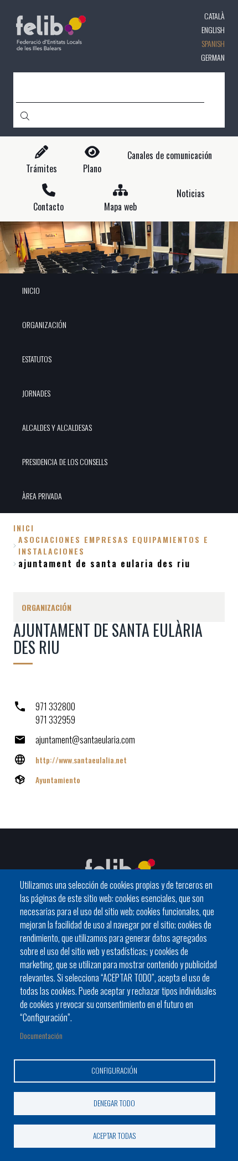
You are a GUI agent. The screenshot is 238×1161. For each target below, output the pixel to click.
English (213, 29)
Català (214, 16)
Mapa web (120, 207)
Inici (23, 528)
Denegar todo (114, 1103)
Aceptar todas (114, 1135)
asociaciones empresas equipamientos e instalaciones (113, 545)
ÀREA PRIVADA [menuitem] (42, 496)
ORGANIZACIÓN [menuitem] (44, 324)
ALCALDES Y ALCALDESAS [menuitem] (57, 427)
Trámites (41, 169)
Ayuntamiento (57, 779)
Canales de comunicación (169, 155)
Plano (92, 169)
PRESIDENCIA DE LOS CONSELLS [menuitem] (64, 461)
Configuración (114, 1070)
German (213, 57)
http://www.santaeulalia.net (81, 760)
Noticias (191, 193)
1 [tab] (119, 259)
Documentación (41, 1035)
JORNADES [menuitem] (36, 393)
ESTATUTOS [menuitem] (36, 359)
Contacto (48, 207)
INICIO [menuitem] (31, 290)
